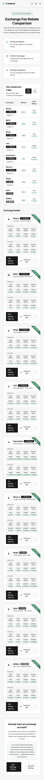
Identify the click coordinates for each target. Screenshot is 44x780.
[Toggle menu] (40, 4)
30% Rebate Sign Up (11, 651)
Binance (16, 497)
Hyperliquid (18, 441)
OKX (15, 385)
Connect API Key (31, 767)
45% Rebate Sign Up (11, 372)
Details (9, 115)
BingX (15, 330)
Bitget (16, 553)
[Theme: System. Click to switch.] (32, 3)
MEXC (15, 274)
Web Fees (28, 91)
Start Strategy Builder (13, 767)
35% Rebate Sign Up (11, 706)
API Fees (35, 91)
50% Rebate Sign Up (11, 261)
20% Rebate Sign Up (11, 316)
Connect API (26, 261)
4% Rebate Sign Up (11, 483)
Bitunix (16, 218)
